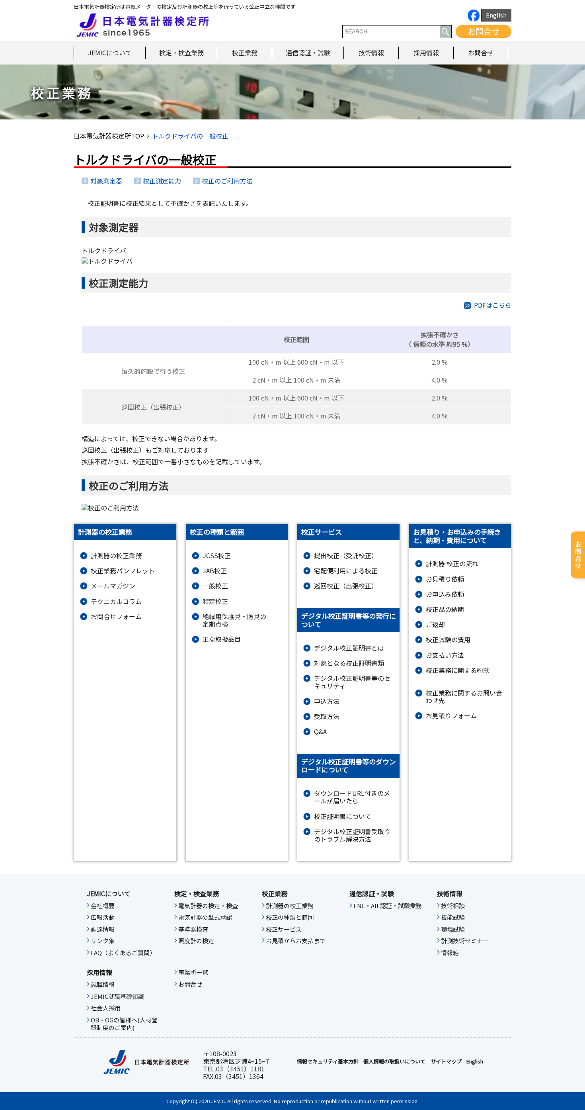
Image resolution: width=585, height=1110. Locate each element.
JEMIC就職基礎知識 (117, 997)
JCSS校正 (217, 555)
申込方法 (326, 701)
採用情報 (426, 52)
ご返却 (435, 624)
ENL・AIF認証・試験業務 (387, 906)
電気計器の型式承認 (205, 917)
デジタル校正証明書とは (349, 648)
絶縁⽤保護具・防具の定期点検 (234, 620)
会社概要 (103, 906)
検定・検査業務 (181, 52)
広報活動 (103, 917)
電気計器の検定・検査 (208, 906)
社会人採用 (106, 1008)
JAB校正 (215, 571)
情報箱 (450, 953)
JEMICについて (110, 52)
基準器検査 (193, 929)
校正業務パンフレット (123, 571)
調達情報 (103, 929)
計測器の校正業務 (116, 555)
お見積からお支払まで (296, 941)
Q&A (320, 731)
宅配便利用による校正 (346, 571)
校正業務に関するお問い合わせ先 (464, 696)
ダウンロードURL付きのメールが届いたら (352, 797)
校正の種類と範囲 (290, 917)
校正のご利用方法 (227, 181)
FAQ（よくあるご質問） (123, 953)
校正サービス (284, 929)
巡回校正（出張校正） (346, 586)
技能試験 (453, 917)
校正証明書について (342, 816)
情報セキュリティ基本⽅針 (328, 1061)
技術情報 (371, 52)
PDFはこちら (492, 305)
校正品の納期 (445, 609)
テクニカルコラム (116, 601)
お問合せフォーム (116, 616)
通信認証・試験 (308, 52)
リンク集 (103, 941)
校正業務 (244, 52)
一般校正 (215, 586)
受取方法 (326, 716)
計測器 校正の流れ (452, 563)
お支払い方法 (445, 655)
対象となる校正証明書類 (349, 663)
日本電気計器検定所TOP (109, 136)
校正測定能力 (162, 181)
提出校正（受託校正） (346, 555)
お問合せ (483, 31)
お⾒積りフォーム (451, 715)
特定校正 (215, 601)
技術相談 (453, 906)
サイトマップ (446, 1061)
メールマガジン (113, 586)
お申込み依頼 (445, 594)
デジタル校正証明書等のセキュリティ (352, 682)
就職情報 (103, 985)
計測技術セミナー (465, 941)
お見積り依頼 (445, 579)
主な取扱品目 (222, 639)
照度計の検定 (196, 941)
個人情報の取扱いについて (394, 1061)
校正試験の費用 (448, 639)
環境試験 (453, 929)
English (496, 15)
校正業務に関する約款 (457, 670)
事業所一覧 (193, 972)
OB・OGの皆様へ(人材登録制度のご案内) (124, 1024)
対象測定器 (106, 181)
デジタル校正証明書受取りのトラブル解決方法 (352, 835)
